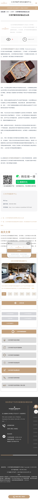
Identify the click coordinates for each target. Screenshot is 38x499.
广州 (16, 293)
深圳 (22, 293)
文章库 (12, 11)
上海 (10, 293)
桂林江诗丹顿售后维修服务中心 (13, 158)
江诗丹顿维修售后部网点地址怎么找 (14, 217)
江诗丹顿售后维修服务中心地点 (10, 49)
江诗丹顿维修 (10, 313)
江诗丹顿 (10, 318)
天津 (28, 293)
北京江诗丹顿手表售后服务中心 (19, 261)
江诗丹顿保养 (27, 313)
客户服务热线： (19, 469)
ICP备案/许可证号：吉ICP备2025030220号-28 (19, 472)
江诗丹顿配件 (10, 323)
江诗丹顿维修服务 (21, 331)
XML (19, 474)
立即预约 (19, 250)
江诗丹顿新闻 (27, 318)
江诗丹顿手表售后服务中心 (21, 2)
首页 (8, 11)
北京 (4, 293)
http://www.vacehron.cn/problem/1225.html (20, 207)
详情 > (33, 288)
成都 (34, 293)
